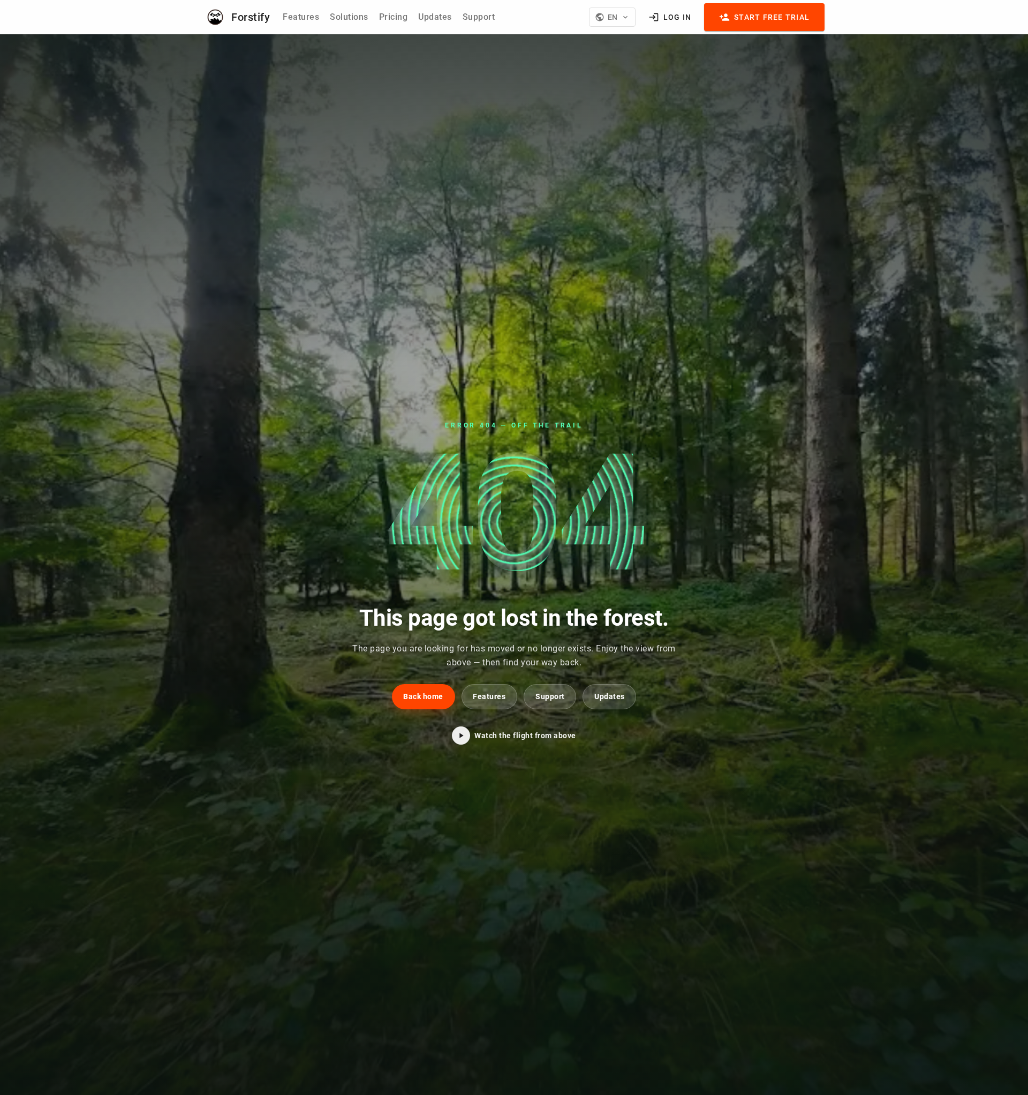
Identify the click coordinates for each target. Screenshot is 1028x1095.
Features (301, 17)
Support (479, 17)
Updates (435, 17)
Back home (423, 696)
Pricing (393, 17)
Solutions (349, 17)
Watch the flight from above (525, 735)
